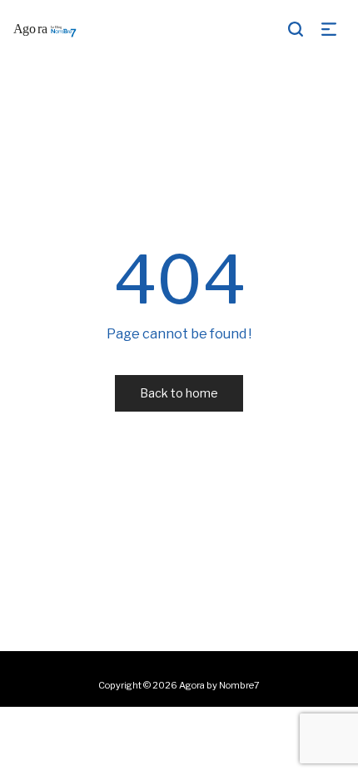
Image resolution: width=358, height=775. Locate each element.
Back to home (179, 393)
